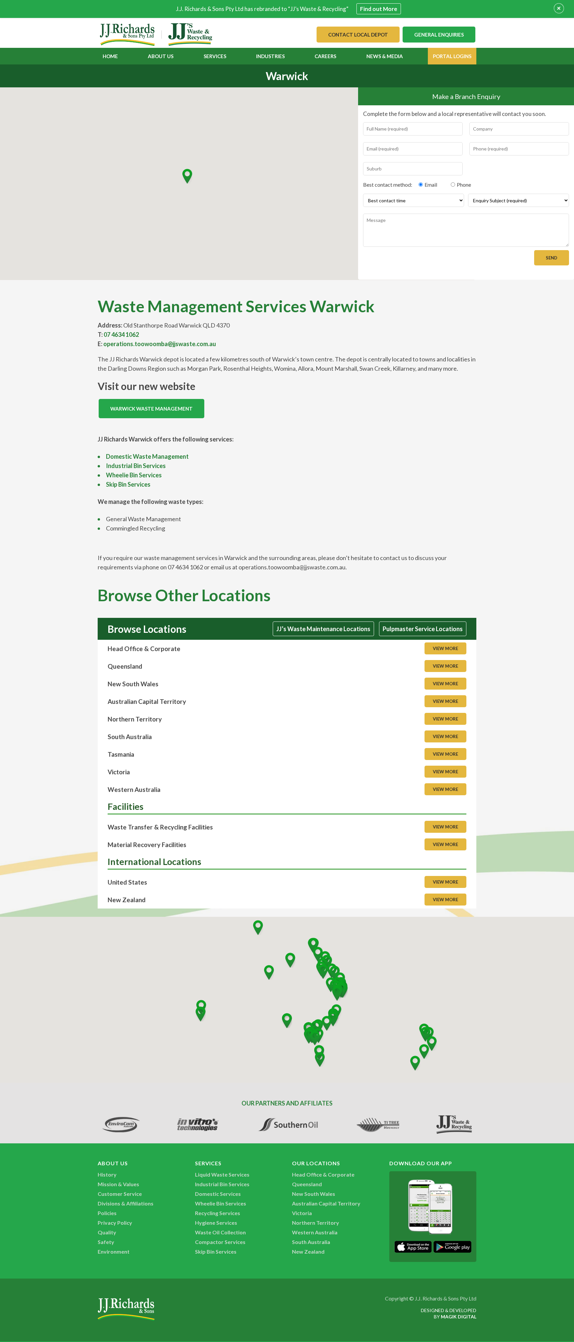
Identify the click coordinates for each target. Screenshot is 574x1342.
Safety (106, 1242)
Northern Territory (315, 1222)
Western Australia (314, 1232)
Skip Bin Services (128, 484)
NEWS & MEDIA (384, 56)
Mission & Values (118, 1184)
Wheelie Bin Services (134, 475)
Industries (270, 56)
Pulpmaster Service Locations (423, 628)
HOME (110, 56)
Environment (114, 1251)
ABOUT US (160, 56)
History (107, 1174)
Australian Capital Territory (326, 1203)
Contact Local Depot (358, 35)
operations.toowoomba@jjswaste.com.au (159, 343)
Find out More (378, 8)
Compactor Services (220, 1242)
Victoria (302, 1213)
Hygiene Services (216, 1222)
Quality (107, 1232)
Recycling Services (217, 1213)
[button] (187, 176)
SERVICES (215, 56)
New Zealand (308, 1251)
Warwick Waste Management (151, 409)
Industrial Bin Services (136, 465)
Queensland (307, 1184)
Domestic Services (218, 1194)
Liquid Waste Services (222, 1174)
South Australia (311, 1242)
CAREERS (325, 56)
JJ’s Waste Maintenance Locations (323, 628)
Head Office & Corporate (323, 1174)
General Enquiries (439, 35)
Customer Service (120, 1194)
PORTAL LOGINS (452, 56)
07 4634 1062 (121, 334)
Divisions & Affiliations (125, 1203)
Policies (107, 1213)
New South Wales (313, 1194)
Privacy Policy (115, 1222)
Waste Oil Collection (220, 1232)
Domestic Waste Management (147, 456)
